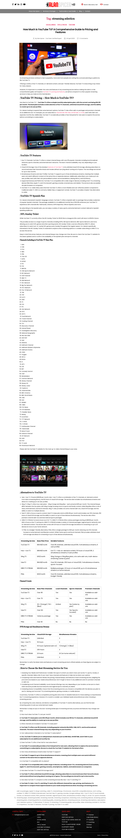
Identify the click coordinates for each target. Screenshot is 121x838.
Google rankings (74, 793)
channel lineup (57, 791)
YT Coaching (90, 822)
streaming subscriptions (89, 800)
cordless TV (20, 793)
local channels (99, 793)
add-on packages (23, 791)
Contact (87, 11)
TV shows (46, 802)
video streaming (86, 802)
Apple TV (32, 791)
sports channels (100, 795)
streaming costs (75, 798)
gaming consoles (63, 793)
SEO (38, 822)
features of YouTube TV (55, 167)
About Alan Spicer (34, 11)
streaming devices (87, 798)
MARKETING (40, 815)
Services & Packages (49, 11)
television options (26, 802)
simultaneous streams (74, 795)
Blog (80, 11)
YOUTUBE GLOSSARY (68, 829)
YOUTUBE (72, 24)
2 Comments (83, 38)
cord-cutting (97, 791)
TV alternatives (37, 802)
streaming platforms (34, 800)
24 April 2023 (70, 38)
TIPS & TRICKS (62, 24)
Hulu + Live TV (85, 793)
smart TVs (91, 795)
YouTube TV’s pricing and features (54, 92)
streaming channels (47, 798)
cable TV (49, 791)
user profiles (76, 802)
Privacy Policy (105, 835)
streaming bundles (34, 798)
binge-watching (41, 791)
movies (19, 795)
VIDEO (39, 817)
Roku (64, 795)
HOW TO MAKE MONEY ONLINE (71, 824)
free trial (48, 793)
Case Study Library (92, 817)
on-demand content (28, 795)
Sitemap (89, 827)
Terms (98, 835)
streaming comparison (61, 798)
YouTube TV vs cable (61, 804)
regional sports (57, 795)
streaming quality (48, 800)
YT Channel (90, 815)
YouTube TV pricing (48, 804)
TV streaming (54, 802)
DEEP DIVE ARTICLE (43, 830)
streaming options (100, 798)
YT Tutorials (90, 820)
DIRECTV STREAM (30, 793)
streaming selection (60, 800)
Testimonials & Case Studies (67, 11)
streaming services (74, 800)
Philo (37, 795)
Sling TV (84, 795)
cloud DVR (75, 791)
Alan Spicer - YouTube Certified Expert (49, 38)
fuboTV (54, 793)
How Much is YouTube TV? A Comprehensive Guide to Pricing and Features (60, 31)
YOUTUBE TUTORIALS (43, 827)
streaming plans (22, 800)
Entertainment (41, 793)
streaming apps (22, 798)
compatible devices (85, 791)
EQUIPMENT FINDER (68, 827)
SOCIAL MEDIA (51, 24)
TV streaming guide (65, 802)
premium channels (46, 795)
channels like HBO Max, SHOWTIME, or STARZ (70, 113)
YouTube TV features (34, 804)
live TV (92, 793)
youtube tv (95, 802)
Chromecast (67, 791)
